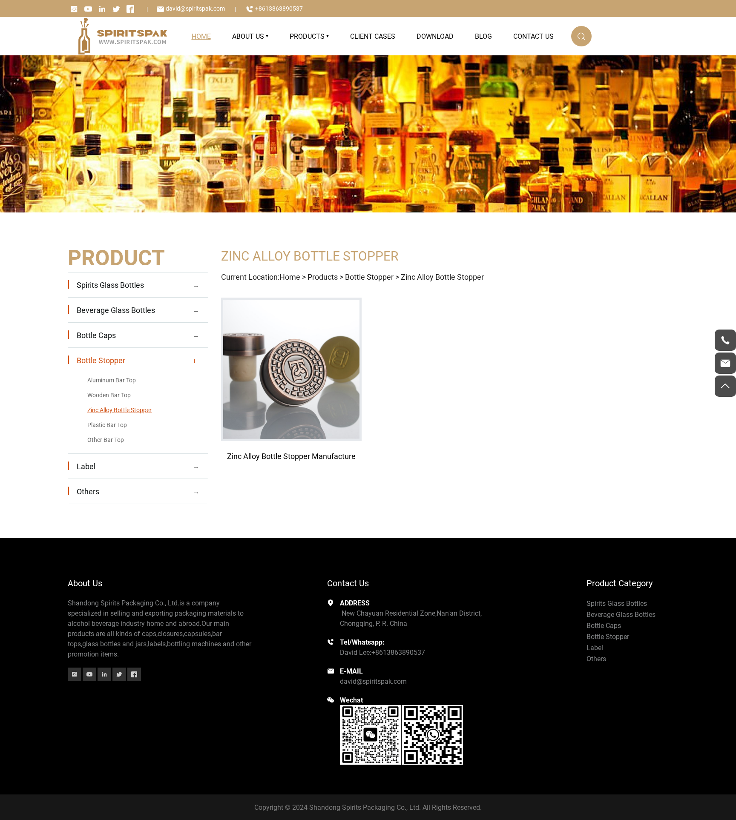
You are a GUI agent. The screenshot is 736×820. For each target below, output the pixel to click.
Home (289, 277)
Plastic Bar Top (107, 425)
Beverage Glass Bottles (116, 310)
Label (86, 466)
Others (88, 491)
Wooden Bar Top (109, 395)
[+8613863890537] (725, 340)
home (201, 36)
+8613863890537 (279, 8)
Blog (483, 36)
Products (307, 36)
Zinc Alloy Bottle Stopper (119, 410)
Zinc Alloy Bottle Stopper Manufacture (291, 456)
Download (435, 36)
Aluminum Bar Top (111, 380)
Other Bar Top (105, 440)
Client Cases (372, 36)
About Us (248, 36)
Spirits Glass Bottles (110, 285)
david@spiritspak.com (195, 8)
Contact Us (533, 36)
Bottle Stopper (101, 360)
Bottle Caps (96, 335)
